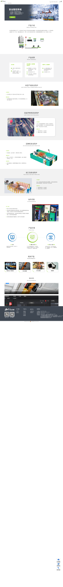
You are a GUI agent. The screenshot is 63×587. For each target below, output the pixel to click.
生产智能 (24, 312)
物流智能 (24, 315)
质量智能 (24, 311)
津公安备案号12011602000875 (35, 321)
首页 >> (6, 3)
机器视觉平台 (32, 311)
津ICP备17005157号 (27, 321)
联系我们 (17, 312)
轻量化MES (31, 312)
